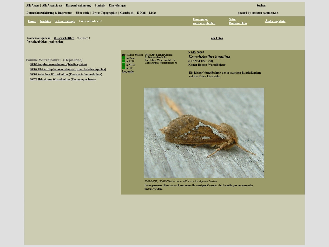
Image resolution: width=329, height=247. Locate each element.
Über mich (82, 12)
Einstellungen (117, 5)
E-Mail (141, 12)
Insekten (45, 21)
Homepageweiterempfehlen (204, 21)
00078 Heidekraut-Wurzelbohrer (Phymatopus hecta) (63, 79)
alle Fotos (217, 38)
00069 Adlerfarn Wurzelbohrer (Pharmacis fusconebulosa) (66, 74)
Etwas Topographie (104, 12)
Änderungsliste (275, 21)
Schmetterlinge (65, 21)
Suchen (261, 5)
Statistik (100, 5)
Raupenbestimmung (78, 5)
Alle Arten (32, 5)
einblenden (56, 41)
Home (32, 21)
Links (152, 12)
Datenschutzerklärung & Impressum (49, 12)
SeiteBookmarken (238, 21)
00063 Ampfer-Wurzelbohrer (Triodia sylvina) (58, 64)
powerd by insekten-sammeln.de (258, 12)
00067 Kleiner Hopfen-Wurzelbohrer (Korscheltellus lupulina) (68, 69)
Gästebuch (126, 12)
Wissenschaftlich (64, 38)
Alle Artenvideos (52, 5)
